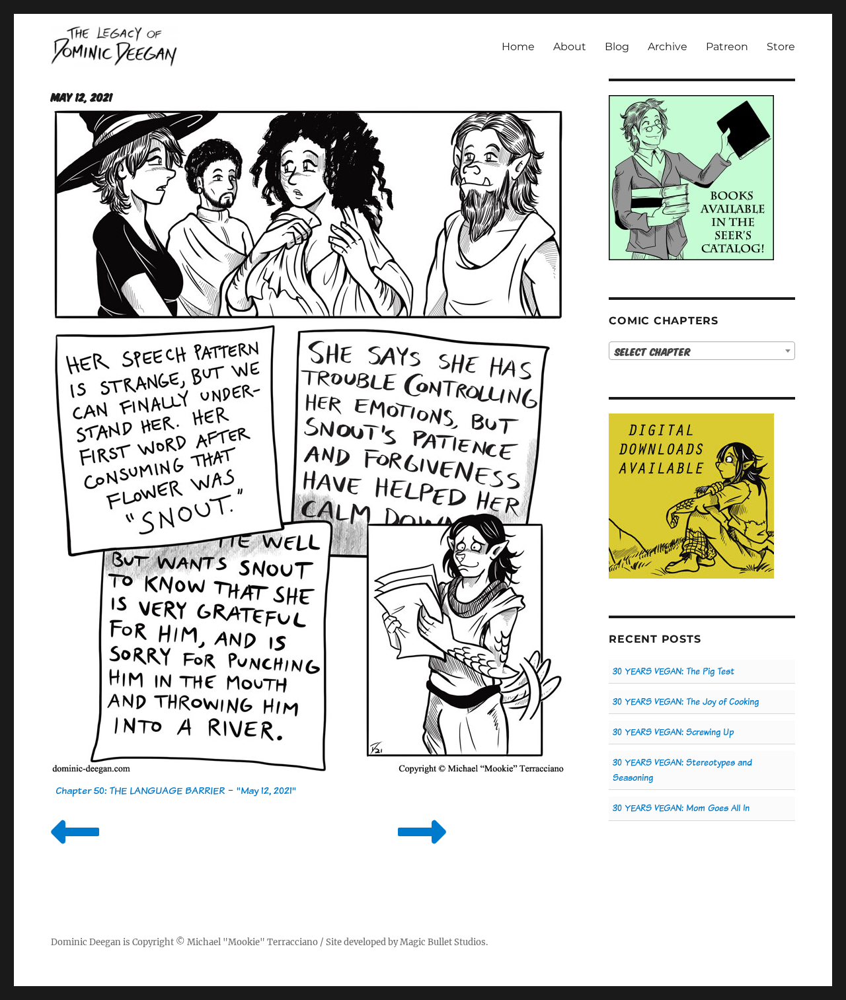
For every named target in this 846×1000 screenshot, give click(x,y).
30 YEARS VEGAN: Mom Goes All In (681, 808)
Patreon (727, 46)
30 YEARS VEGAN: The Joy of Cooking (686, 702)
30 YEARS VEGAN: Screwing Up (673, 732)
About (569, 46)
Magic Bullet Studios (443, 942)
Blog (617, 46)
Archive (667, 46)
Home (518, 46)
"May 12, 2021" (266, 790)
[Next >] (422, 848)
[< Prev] (75, 848)
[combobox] (701, 350)
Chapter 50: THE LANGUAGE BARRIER (140, 790)
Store (781, 46)
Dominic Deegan (86, 942)
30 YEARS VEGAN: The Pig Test (673, 671)
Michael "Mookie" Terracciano (252, 942)
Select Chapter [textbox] (653, 351)
